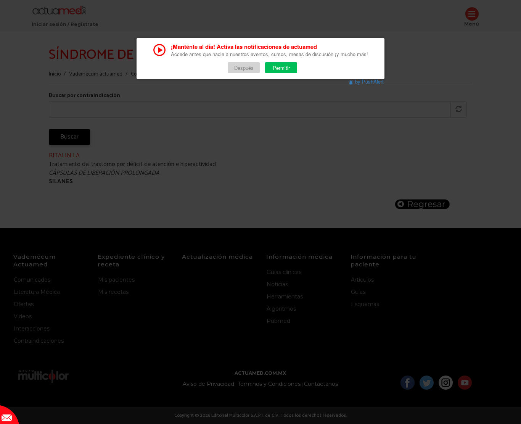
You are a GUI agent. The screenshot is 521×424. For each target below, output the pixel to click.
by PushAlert (369, 81)
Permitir (281, 67)
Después (244, 67)
